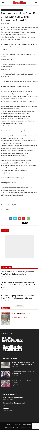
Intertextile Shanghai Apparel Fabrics (14, 403)
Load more (19, 305)
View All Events (4, 413)
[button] (36, 2)
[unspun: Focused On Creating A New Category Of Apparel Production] (5, 365)
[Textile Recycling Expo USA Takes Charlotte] (5, 383)
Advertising (9, 424)
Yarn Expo (6, 408)
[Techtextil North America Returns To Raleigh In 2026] (5, 374)
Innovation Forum (28, 424)
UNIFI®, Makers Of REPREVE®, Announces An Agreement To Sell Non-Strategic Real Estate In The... (18, 285)
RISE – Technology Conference (13, 397)
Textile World (4, 10)
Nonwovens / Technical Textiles (15, 10)
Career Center (18, 424)
